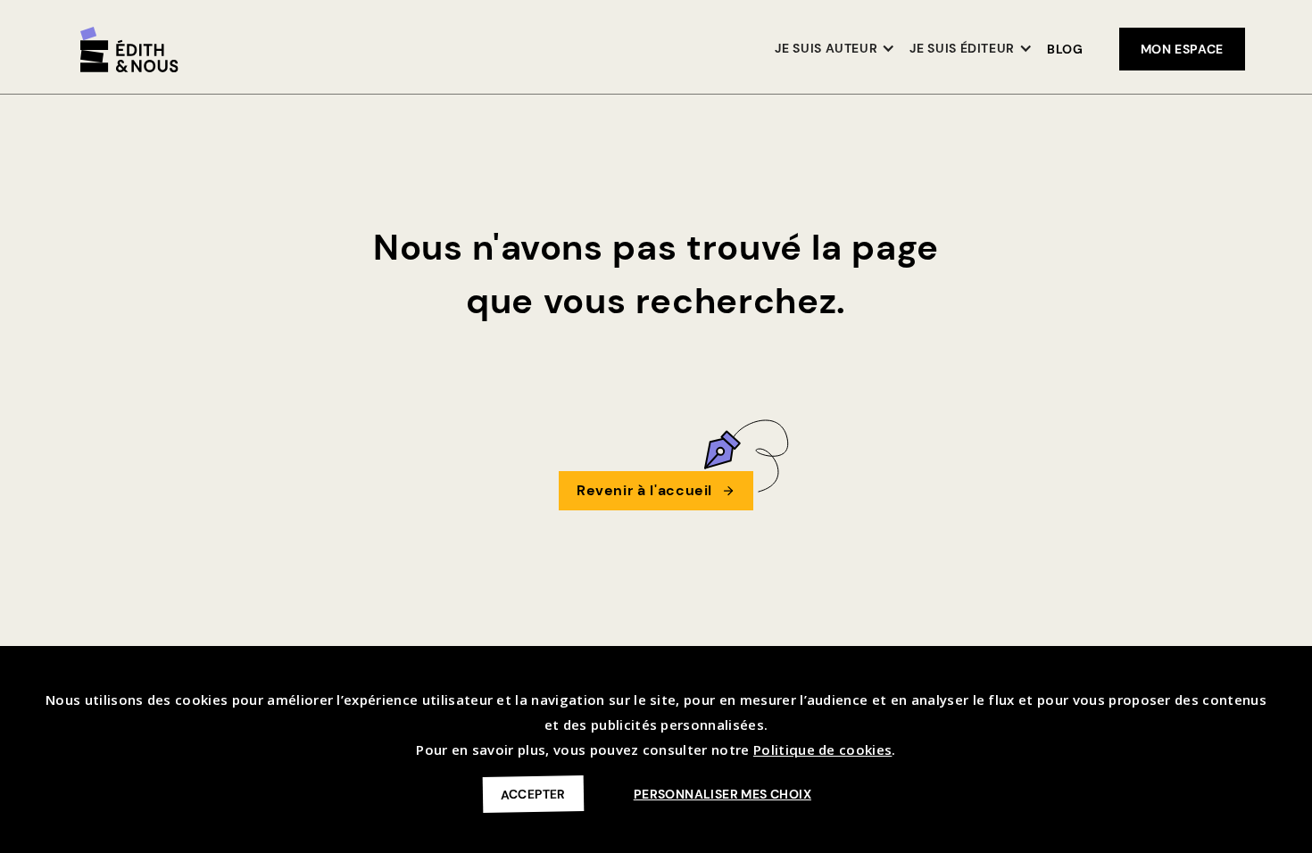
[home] (129, 49)
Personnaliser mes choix (722, 794)
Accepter (533, 793)
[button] (835, 49)
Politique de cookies (822, 749)
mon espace (1182, 49)
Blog (1065, 49)
